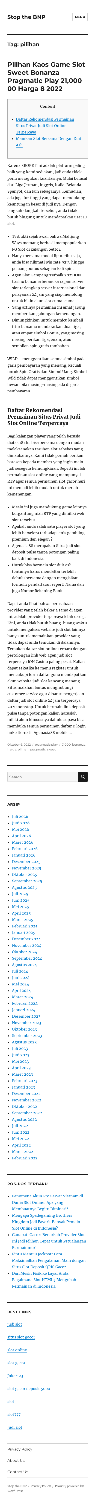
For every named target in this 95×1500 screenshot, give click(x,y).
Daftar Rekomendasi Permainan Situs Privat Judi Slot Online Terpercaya (45, 125)
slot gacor (16, 1363)
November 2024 (26, 945)
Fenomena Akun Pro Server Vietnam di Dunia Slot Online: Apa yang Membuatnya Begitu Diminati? (47, 1202)
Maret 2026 (22, 842)
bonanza (79, 744)
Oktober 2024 (24, 952)
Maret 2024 (22, 997)
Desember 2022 (26, 1093)
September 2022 (27, 1113)
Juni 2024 (21, 977)
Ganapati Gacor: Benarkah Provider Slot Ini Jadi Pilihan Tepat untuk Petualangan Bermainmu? (49, 1241)
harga (11, 749)
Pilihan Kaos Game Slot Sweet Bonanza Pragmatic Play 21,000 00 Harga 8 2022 (46, 77)
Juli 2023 (20, 1048)
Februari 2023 (24, 1080)
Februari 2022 (25, 1158)
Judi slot (14, 1427)
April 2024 (21, 990)
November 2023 (26, 1022)
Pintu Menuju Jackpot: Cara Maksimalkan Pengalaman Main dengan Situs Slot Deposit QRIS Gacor (49, 1260)
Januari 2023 (23, 1087)
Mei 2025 (20, 906)
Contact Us (17, 1472)
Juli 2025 (20, 894)
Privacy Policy (19, 1449)
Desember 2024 (26, 939)
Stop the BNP (26, 17)
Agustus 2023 (24, 1042)
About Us (16, 1460)
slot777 (14, 1414)
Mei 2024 (20, 984)
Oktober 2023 (24, 1029)
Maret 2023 (22, 1074)
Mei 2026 (20, 829)
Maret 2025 (22, 919)
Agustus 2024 (24, 964)
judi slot (14, 1324)
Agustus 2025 (24, 887)
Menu (80, 17)
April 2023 (21, 1068)
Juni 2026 (21, 823)
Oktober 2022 (24, 1106)
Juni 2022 (21, 1132)
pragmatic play (46, 744)
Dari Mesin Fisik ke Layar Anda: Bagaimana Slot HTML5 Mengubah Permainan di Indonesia (44, 1280)
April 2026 (21, 836)
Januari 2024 (23, 1010)
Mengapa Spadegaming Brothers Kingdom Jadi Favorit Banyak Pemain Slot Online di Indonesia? (46, 1222)
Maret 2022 (22, 1151)
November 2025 (26, 868)
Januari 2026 (24, 855)
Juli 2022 (20, 1126)
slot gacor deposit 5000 (28, 1388)
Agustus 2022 (24, 1119)
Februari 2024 (25, 1003)
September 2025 (27, 881)
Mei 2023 (20, 1061)
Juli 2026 (20, 816)
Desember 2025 (26, 861)
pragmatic (38, 749)
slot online (17, 1350)
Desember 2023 (26, 1016)
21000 (66, 744)
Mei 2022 (20, 1138)
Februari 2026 (25, 848)
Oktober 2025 (24, 874)
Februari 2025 (25, 926)
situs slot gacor (21, 1337)
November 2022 (26, 1100)
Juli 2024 (20, 971)
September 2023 (27, 1035)
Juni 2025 (21, 900)
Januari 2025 (23, 932)
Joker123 (15, 1375)
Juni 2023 (20, 1055)
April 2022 (21, 1145)
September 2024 (27, 958)
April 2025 (21, 913)
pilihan (23, 749)
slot (10, 1401)
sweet (51, 749)
